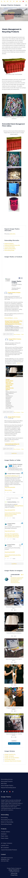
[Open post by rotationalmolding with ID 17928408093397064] (14, 595)
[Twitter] (16, 1)
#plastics (7, 514)
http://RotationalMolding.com (12, 476)
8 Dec (18, 501)
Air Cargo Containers (6, 843)
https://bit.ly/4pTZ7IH (10, 510)
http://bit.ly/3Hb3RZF (10, 552)
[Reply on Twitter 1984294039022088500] (5, 539)
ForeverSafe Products (9, 759)
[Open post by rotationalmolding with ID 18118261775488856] (14, 621)
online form (12, 233)
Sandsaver (3, 834)
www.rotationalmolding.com (12, 444)
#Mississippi (16, 537)
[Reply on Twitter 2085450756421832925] (5, 492)
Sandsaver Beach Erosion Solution (12, 761)
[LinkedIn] (20, 1)
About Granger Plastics (7, 785)
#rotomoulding (12, 514)
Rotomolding (4, 817)
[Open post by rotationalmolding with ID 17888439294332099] (14, 648)
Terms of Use (14, 873)
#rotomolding (8, 513)
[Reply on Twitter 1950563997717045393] (5, 559)
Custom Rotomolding (9, 247)
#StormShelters (8, 535)
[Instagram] (26, 1)
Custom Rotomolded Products (9, 849)
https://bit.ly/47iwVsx (10, 531)
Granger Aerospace (9, 756)
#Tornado (7, 534)
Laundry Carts (4, 845)
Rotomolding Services (7, 779)
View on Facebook (17, 334)
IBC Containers (5, 847)
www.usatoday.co (8, 318)
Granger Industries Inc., (10, 754)
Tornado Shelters (5, 831)
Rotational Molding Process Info (12, 245)
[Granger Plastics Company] (8, 279)
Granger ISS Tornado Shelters (11, 757)
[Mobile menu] (26, 5)
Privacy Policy (14, 875)
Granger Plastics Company (11, 5)
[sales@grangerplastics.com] (8, 1)
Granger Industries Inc (14, 870)
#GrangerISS (16, 535)
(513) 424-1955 (4, 861)
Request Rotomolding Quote (8, 787)
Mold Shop (4, 783)
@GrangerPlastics (19, 505)
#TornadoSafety (9, 537)
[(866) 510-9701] (5, 1)
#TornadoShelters (14, 534)
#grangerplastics (9, 515)
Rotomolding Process (6, 819)
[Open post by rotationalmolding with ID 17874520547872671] (14, 722)
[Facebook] (13, 1)
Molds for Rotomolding (9, 248)
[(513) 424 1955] (2, 1)
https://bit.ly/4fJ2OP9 (10, 487)
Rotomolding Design (9, 250)
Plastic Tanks (4, 836)
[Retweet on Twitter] (7, 497)
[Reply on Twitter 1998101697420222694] (5, 518)
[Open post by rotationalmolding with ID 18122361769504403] (14, 674)
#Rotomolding (8, 490)
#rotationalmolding (16, 513)
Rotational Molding (8, 243)
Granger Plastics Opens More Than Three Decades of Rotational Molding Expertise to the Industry (13, 322)
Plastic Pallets (4, 838)
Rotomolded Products (7, 781)
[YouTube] (23, 1)
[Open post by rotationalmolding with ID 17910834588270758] (14, 696)
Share (22, 334)
